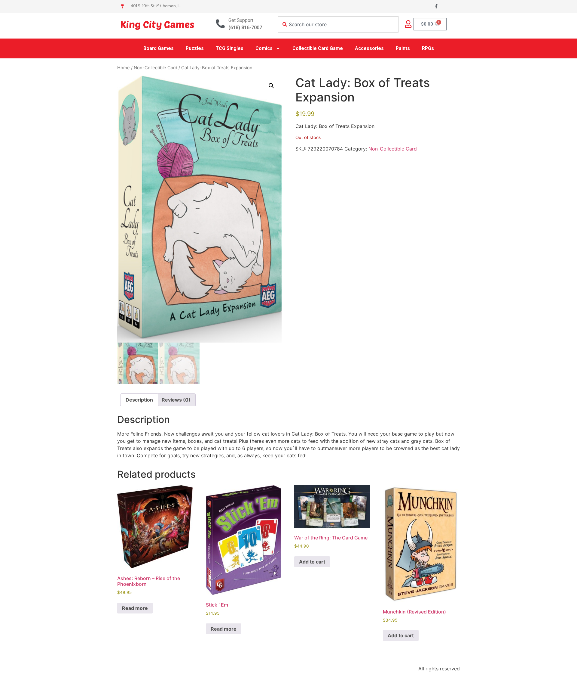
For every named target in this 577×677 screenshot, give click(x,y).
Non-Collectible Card (155, 67)
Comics (264, 48)
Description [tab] (139, 400)
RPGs (428, 48)
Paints (403, 48)
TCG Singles (229, 48)
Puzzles (195, 48)
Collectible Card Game (317, 48)
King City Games (157, 24)
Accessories (369, 48)
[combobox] (338, 24)
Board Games (158, 48)
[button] (271, 85)
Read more (135, 608)
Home (123, 67)
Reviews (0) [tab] (176, 400)
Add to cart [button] (312, 562)
